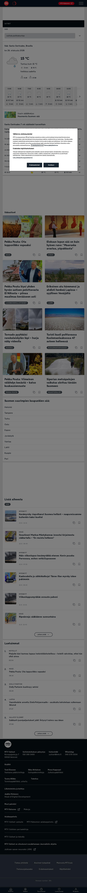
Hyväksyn (51, 165)
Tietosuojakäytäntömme (51, 145)
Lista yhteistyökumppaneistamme (23, 158)
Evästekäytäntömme (37, 145)
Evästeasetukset (34, 165)
